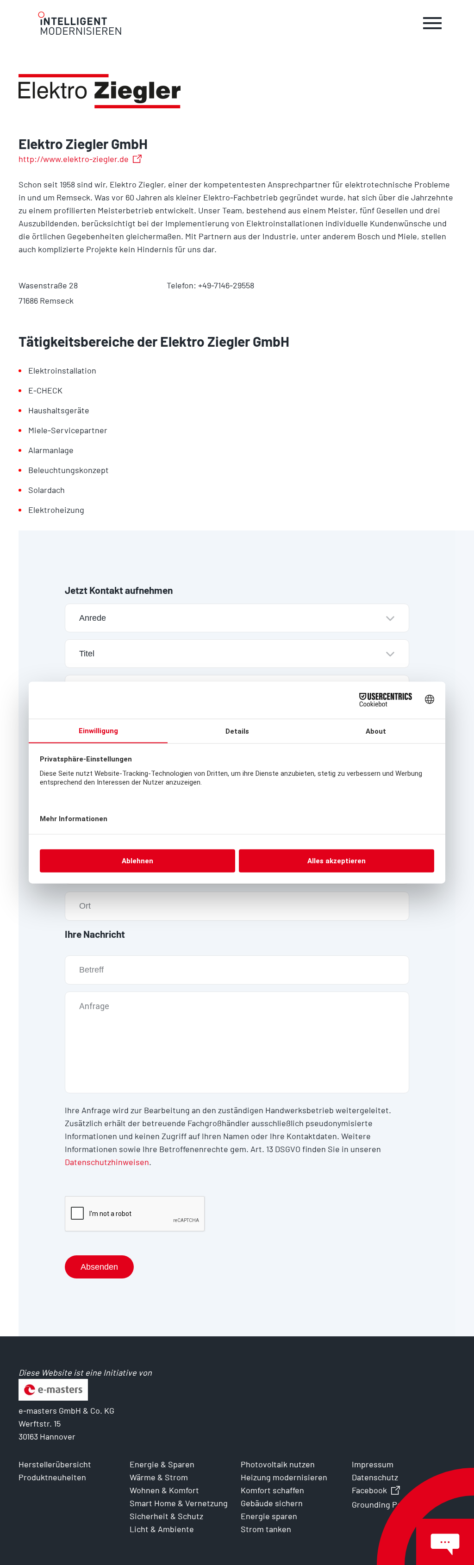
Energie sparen (269, 1516)
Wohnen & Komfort (164, 1490)
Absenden (99, 1267)
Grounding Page (381, 1504)
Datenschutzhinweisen (107, 1162)
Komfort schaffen (272, 1490)
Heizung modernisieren (284, 1477)
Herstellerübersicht (55, 1464)
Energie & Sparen (162, 1464)
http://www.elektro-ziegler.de (74, 159)
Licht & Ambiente (162, 1529)
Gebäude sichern (272, 1503)
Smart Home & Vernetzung (179, 1503)
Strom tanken (266, 1529)
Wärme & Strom (159, 1477)
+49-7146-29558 (226, 285)
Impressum (372, 1464)
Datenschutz (375, 1477)
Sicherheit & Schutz (166, 1516)
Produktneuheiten (52, 1477)
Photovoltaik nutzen (278, 1464)
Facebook (369, 1490)
